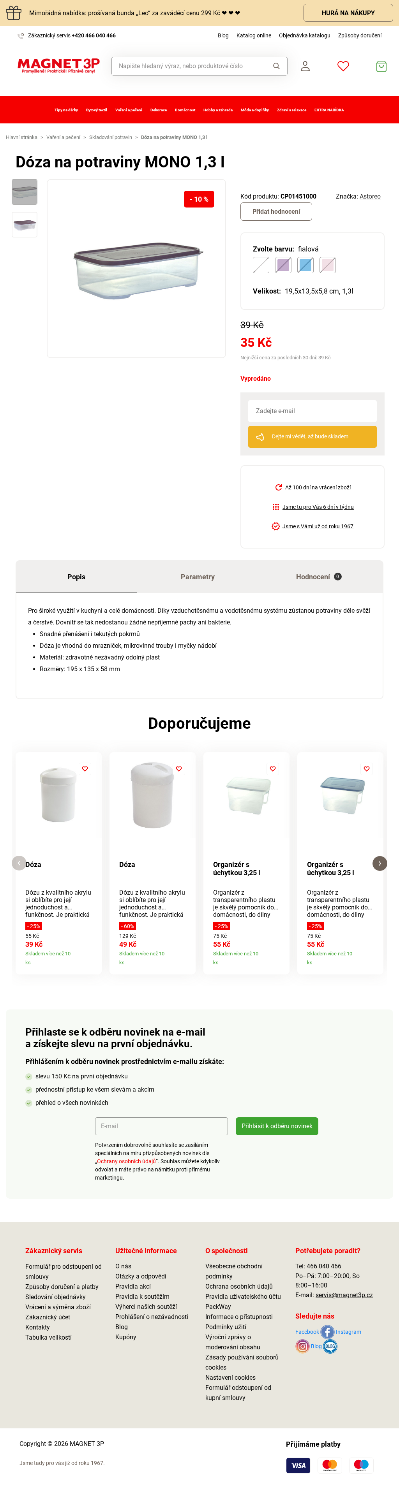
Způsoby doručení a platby (62, 1287)
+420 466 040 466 (94, 35)
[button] (19, 863)
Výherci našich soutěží (146, 1306)
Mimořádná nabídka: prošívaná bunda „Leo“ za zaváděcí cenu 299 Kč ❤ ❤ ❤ (134, 13)
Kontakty (37, 1327)
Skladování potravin (110, 137)
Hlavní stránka (21, 137)
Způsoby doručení (359, 35)
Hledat (274, 66)
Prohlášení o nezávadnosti (151, 1317)
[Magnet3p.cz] (59, 66)
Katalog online (254, 35)
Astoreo (370, 196)
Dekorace (158, 110)
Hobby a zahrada (218, 110)
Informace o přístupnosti (239, 1317)
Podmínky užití (225, 1327)
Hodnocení (317, 577)
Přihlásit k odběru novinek (277, 1126)
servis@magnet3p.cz (344, 1295)
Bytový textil (96, 110)
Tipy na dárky (66, 110)
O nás (123, 1266)
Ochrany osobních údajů (126, 1161)
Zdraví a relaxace (291, 110)
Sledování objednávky (55, 1297)
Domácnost (185, 110)
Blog (223, 35)
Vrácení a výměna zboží (58, 1307)
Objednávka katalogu (304, 35)
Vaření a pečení (128, 110)
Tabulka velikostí (48, 1337)
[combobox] (186, 66)
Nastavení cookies (230, 1377)
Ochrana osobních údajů (239, 1286)
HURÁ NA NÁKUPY (348, 13)
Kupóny (125, 1337)
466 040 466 (324, 1266)
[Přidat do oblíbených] (85, 769)
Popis (76, 577)
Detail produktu (93, 960)
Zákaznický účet (47, 1317)
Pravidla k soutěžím (142, 1296)
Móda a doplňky (255, 110)
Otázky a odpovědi (140, 1276)
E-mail (109, 1126)
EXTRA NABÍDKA (329, 110)
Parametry (198, 577)
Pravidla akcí (133, 1286)
